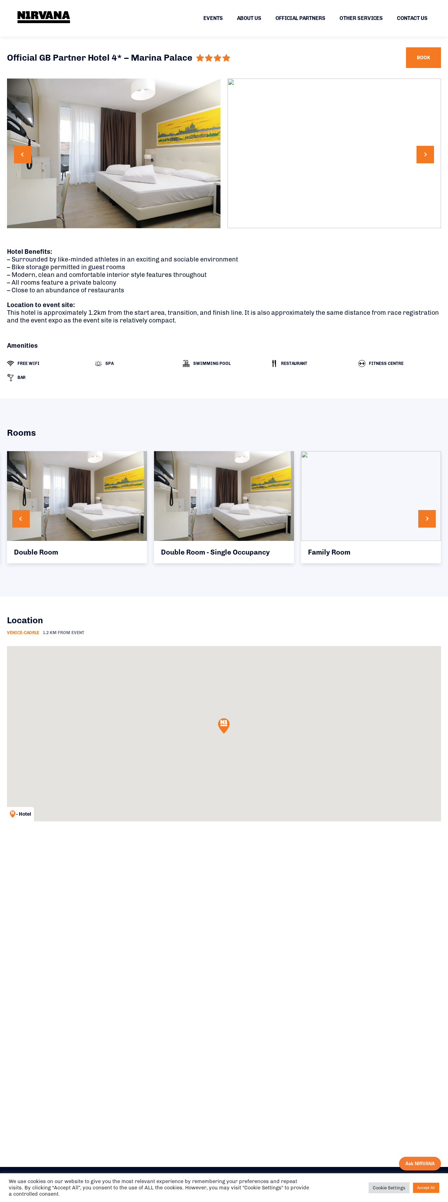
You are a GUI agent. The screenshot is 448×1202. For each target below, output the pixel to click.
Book (423, 58)
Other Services (361, 18)
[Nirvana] (44, 17)
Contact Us (412, 18)
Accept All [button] (426, 1188)
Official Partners (300, 18)
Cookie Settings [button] (389, 1187)
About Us (249, 18)
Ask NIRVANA (420, 1163)
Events (213, 18)
